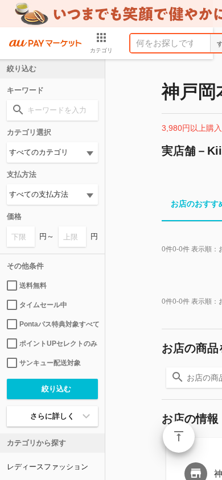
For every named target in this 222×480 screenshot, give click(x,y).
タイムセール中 (43, 305)
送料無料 (33, 285)
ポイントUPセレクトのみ (58, 343)
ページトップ (179, 437)
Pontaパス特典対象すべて (58, 324)
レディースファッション (47, 466)
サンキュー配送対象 (50, 363)
